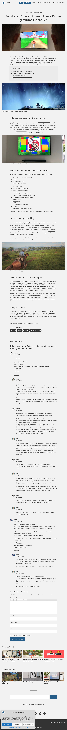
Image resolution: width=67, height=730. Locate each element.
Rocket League (16, 201)
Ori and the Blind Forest (19, 194)
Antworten (16, 375)
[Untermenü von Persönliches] (50, 2)
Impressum (26, 727)
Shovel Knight (16, 206)
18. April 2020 (17, 354)
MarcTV (7, 2)
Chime (14, 179)
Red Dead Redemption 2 (50, 288)
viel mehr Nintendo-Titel (44, 122)
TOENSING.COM (38, 727)
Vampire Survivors (39, 704)
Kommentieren (38, 12)
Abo (21, 2)
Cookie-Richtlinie (11, 727)
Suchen (53, 697)
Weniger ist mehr (17, 78)
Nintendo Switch (36, 330)
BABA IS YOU (16, 177)
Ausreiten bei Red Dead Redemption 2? (22, 77)
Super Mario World (17, 204)
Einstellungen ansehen (28, 724)
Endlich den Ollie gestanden (30, 682)
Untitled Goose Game (18, 208)
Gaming (26, 12)
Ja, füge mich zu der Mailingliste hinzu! (21, 635)
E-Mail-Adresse (14, 622)
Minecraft (15, 190)
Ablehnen (17, 724)
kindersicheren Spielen (25, 301)
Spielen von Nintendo (21, 131)
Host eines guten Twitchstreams (20, 224)
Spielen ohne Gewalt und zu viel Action (22, 71)
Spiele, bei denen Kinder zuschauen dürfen (23, 73)
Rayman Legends (17, 199)
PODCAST (27, 2)
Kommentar (13, 598)
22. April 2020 (19, 461)
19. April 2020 (19, 410)
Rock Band (15, 203)
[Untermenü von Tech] (41, 2)
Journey (14, 185)
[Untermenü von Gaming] (36, 2)
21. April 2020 (19, 440)
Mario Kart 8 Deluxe (18, 186)
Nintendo (26, 330)
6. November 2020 (18, 521)
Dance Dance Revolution (19, 181)
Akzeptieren (6, 724)
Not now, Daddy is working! (19, 75)
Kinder (19, 330)
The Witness (16, 197)
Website (12, 629)
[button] (33, 712)
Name (12, 616)
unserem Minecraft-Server (16, 234)
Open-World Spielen (22, 297)
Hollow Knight (16, 183)
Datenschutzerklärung (19, 727)
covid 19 (13, 330)
